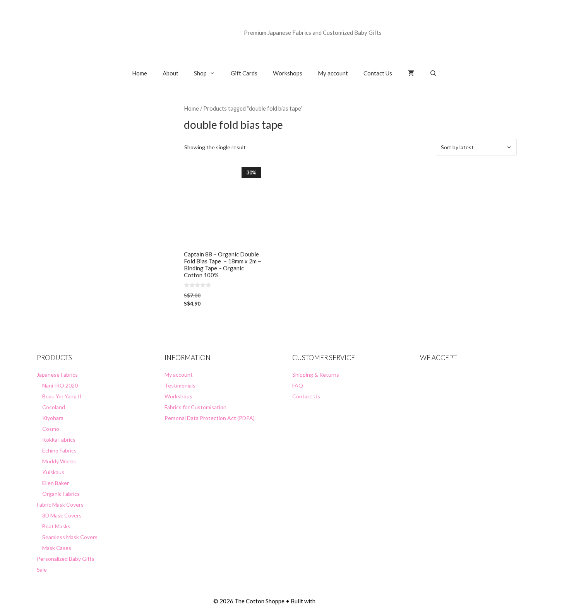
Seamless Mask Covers (70, 537)
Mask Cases (56, 548)
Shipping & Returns (315, 374)
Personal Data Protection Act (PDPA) (210, 418)
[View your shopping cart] (411, 73)
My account (333, 73)
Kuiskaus (53, 472)
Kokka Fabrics (58, 439)
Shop (200, 73)
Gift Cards (244, 73)
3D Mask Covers (62, 515)
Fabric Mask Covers (60, 504)
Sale (42, 569)
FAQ (297, 385)
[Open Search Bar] (433, 73)
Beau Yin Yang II (62, 396)
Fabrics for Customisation (195, 407)
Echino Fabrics (59, 450)
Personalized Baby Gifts (65, 558)
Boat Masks (56, 526)
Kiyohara (52, 418)
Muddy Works (59, 461)
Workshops (287, 73)
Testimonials (180, 385)
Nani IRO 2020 (60, 385)
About (170, 73)
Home (139, 73)
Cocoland (53, 407)
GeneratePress (336, 601)
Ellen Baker (55, 483)
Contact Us (377, 73)
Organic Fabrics (61, 493)
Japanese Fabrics (57, 374)
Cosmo (50, 428)
